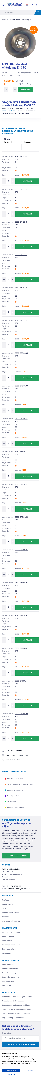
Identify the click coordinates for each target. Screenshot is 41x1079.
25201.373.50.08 (21, 583)
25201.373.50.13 (21, 648)
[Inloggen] (33, 4)
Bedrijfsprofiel (8, 904)
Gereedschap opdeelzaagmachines (16, 1005)
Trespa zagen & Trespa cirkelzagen (16, 1014)
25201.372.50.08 (21, 386)
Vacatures (6, 917)
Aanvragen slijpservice (11, 921)
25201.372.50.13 (21, 452)
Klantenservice (8, 937)
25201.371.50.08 (21, 189)
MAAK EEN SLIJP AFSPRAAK (16, 856)
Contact (5, 900)
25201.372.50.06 (21, 353)
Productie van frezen (10, 913)
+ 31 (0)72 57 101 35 (13, 886)
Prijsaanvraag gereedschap (13, 1018)
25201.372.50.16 (21, 484)
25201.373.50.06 (21, 550)
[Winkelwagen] (37, 4)
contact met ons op (9, 111)
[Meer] (15, 89)
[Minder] (6, 89)
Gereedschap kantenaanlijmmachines (17, 997)
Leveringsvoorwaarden (11, 945)
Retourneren (7, 941)
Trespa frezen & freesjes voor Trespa (17, 1009)
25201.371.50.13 (21, 255)
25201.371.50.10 (21, 222)
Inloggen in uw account (11, 932)
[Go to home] (14, 4)
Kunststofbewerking (10, 969)
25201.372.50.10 (21, 419)
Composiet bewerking (10, 977)
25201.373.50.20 (21, 714)
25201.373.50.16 (21, 681)
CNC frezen (6, 986)
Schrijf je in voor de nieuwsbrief (20, 1045)
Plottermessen (8, 981)
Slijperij (5, 909)
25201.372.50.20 (21, 517)
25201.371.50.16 (21, 288)
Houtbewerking (8, 965)
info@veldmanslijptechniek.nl (19, 889)
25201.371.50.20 (21, 321)
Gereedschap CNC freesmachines (15, 1001)
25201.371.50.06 (21, 157)
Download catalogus (10, 949)
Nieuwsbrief (6, 953)
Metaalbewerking (9, 973)
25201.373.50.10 (21, 616)
